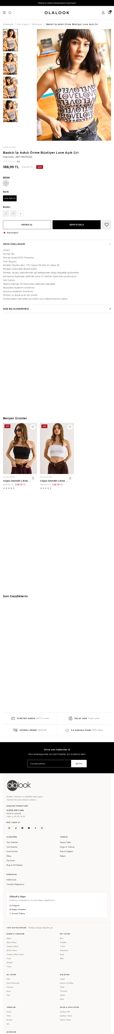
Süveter (9, 1020)
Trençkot (63, 991)
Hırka (9, 1015)
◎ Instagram (14, 905)
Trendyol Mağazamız (15, 884)
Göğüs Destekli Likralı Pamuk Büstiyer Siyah (17, 480)
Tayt (8, 995)
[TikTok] (15, 828)
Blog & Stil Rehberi (15, 865)
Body (62, 954)
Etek (8, 979)
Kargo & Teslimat (67, 846)
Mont (62, 999)
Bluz (61, 938)
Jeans (9, 991)
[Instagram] (9, 828)
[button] (30, 837)
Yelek (62, 987)
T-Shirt (62, 946)
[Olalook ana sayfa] (19, 785)
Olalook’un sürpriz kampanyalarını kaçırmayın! (57, 3)
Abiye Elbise (11, 942)
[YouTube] (28, 828)
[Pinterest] (22, 828)
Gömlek (63, 942)
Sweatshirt (64, 950)
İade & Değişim (66, 851)
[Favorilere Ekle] (106, 224)
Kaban (62, 995)
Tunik (9, 958)
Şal (8, 1024)
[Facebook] (35, 828)
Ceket (62, 979)
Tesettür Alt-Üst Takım (15, 954)
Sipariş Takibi (65, 842)
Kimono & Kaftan (66, 983)
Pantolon (10, 987)
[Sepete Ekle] (33, 478)
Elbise (9, 856)
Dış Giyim (11, 860)
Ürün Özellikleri (14, 244)
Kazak (9, 1011)
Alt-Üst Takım (12, 950)
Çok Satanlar (12, 846)
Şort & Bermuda (13, 983)
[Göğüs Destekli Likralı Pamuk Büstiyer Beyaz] (57, 448)
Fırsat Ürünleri (12, 851)
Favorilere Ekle (32, 427)
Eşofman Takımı (66, 1015)
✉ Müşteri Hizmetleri (17, 909)
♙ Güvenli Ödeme (17, 913)
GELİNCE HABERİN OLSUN (3, 216)
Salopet (9, 962)
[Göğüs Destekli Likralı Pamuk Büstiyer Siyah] (20, 448)
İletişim (63, 856)
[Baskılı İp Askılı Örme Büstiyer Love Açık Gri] (6, 183)
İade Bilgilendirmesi (16, 308)
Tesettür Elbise (12, 946)
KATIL (79, 763)
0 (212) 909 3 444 (15, 810)
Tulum (9, 966)
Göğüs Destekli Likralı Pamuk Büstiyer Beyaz (54, 480)
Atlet (62, 958)
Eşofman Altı (65, 1011)
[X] (42, 828)
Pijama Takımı (65, 1020)
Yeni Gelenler (12, 842)
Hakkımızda (11, 879)
